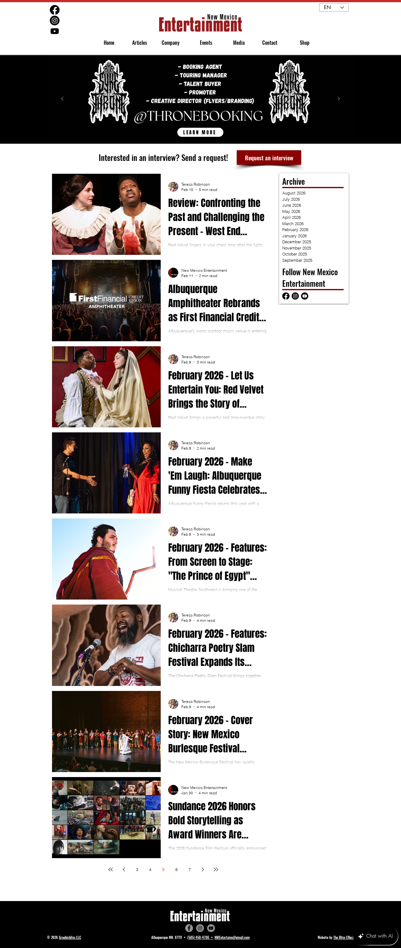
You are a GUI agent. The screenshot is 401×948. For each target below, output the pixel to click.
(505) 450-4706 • (200, 937)
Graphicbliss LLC (70, 937)
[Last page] (215, 869)
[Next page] (202, 869)
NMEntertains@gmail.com (232, 937)
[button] (168, 43)
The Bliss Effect (343, 937)
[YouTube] (211, 928)
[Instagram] (200, 928)
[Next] (338, 99)
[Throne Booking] (200, 129)
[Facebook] (189, 928)
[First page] (110, 869)
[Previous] (62, 99)
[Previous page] (123, 869)
